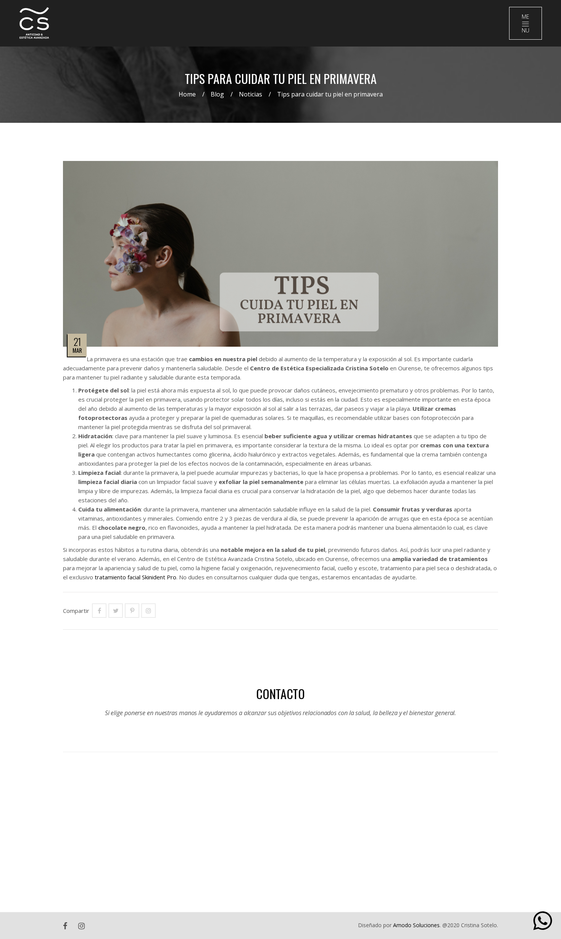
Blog (217, 94)
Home (187, 94)
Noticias (250, 94)
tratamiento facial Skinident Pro (135, 577)
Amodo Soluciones (416, 925)
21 (77, 341)
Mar (77, 350)
